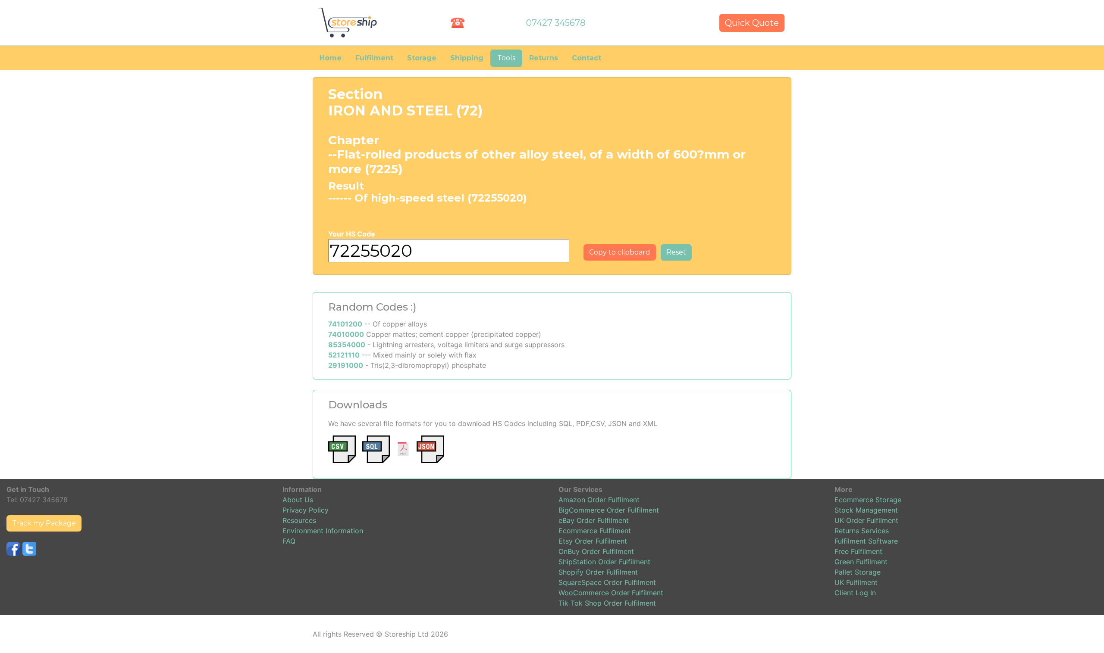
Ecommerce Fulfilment (594, 530)
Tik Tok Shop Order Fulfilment (607, 603)
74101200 (345, 324)
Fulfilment (374, 58)
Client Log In (855, 592)
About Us (297, 499)
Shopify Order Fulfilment (598, 572)
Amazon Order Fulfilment (599, 499)
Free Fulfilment (858, 551)
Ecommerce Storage (867, 499)
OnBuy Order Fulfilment (596, 551)
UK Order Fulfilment (866, 520)
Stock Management (866, 510)
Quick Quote (752, 23)
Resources (299, 520)
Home (331, 58)
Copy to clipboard (619, 252)
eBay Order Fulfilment (593, 520)
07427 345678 (555, 23)
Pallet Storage (857, 572)
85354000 (346, 344)
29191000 (345, 365)
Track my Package (44, 523)
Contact (586, 58)
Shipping (466, 58)
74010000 (346, 334)
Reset (676, 252)
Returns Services (861, 530)
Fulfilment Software (866, 541)
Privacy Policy (305, 510)
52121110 (344, 355)
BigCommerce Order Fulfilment (608, 510)
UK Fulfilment (856, 582)
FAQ (288, 541)
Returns (543, 58)
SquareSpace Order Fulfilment (607, 582)
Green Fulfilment (861, 561)
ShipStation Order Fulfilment (604, 561)
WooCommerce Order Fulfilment (610, 592)
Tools (506, 58)
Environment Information (322, 530)
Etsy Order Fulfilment (592, 541)
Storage (421, 58)
